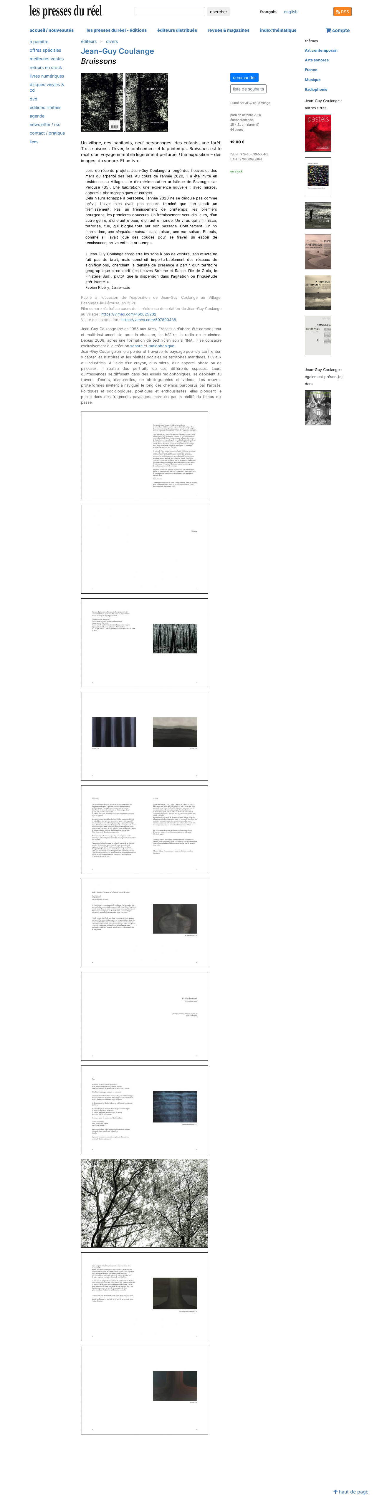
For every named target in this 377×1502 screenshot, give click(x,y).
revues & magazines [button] (228, 30)
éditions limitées (46, 107)
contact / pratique (47, 132)
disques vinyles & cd (47, 87)
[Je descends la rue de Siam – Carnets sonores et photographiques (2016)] (320, 335)
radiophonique (161, 346)
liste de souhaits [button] (248, 88)
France (311, 70)
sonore (136, 346)
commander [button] (244, 77)
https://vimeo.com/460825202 (128, 314)
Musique (313, 80)
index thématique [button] (278, 30)
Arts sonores (317, 60)
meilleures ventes (47, 58)
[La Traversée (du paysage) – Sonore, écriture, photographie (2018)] (320, 292)
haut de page (353, 1492)
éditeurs (89, 41)
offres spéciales (45, 50)
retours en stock (46, 67)
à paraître (39, 41)
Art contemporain (321, 50)
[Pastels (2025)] (320, 133)
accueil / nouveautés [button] (52, 30)
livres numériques (47, 75)
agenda (37, 115)
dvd (33, 98)
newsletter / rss (45, 124)
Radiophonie (316, 89)
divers (112, 41)
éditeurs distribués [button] (177, 30)
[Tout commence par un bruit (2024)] (320, 176)
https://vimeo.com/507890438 (148, 320)
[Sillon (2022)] (320, 215)
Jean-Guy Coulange (117, 51)
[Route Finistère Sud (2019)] (320, 251)
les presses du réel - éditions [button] (117, 30)
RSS (344, 11)
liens (34, 141)
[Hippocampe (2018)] (320, 407)
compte (340, 30)
